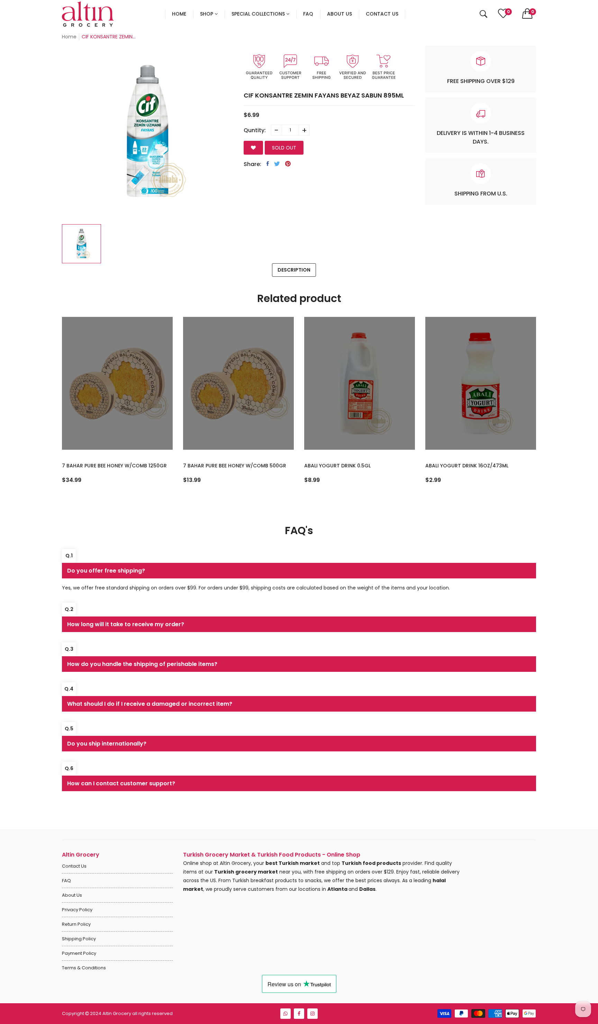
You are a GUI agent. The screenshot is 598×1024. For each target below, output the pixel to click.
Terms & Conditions (84, 967)
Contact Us (74, 866)
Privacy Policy (77, 909)
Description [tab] (294, 269)
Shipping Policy (79, 938)
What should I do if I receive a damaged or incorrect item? (149, 704)
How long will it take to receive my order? (125, 624)
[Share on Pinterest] (288, 164)
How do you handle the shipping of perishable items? (142, 664)
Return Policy (76, 924)
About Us (72, 895)
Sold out (284, 147)
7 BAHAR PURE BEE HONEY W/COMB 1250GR (114, 465)
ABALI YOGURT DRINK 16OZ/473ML (466, 465)
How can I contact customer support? (121, 783)
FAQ (66, 880)
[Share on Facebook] (267, 164)
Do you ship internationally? (106, 744)
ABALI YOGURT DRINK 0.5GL (337, 465)
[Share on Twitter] (277, 164)
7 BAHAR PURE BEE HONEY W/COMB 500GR (234, 465)
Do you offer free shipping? (106, 571)
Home (69, 36)
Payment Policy (79, 953)
